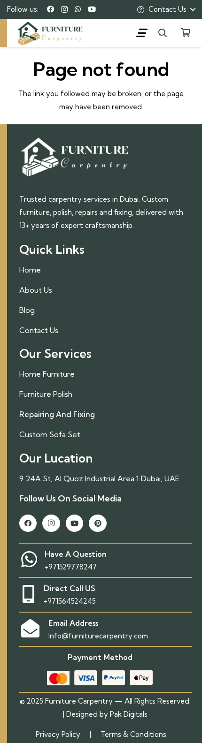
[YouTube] (92, 9)
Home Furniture (47, 374)
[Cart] (185, 33)
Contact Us (38, 330)
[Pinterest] (98, 523)
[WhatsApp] (78, 9)
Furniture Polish (45, 394)
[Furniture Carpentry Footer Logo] (75, 156)
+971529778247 (71, 566)
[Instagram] (64, 10)
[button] (142, 32)
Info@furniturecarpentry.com (98, 635)
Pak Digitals (129, 714)
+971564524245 (70, 601)
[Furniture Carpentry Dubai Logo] (72, 33)
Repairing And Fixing (57, 414)
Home (30, 269)
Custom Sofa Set (49, 434)
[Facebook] (50, 9)
